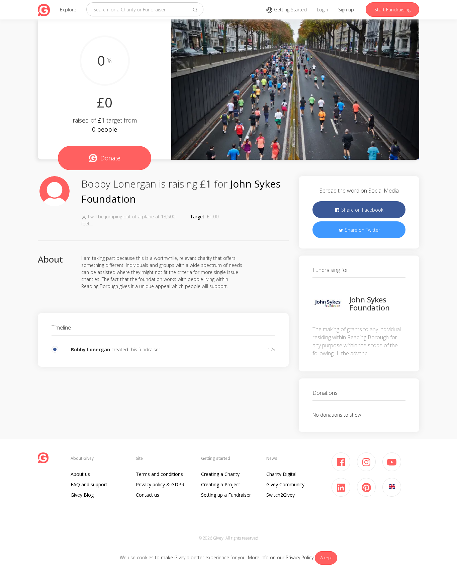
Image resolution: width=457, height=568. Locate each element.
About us (80, 474)
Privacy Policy (299, 557)
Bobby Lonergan (90, 349)
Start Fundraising (392, 9)
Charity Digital (281, 474)
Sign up (346, 9)
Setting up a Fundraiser (226, 495)
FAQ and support (89, 484)
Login (322, 9)
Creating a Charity (220, 474)
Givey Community (285, 484)
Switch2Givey (280, 495)
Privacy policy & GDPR (160, 484)
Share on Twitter (362, 230)
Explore (68, 9)
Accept (326, 558)
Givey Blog (82, 495)
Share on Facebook (361, 210)
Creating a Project (220, 484)
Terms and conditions (159, 474)
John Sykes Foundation (369, 303)
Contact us (147, 495)
